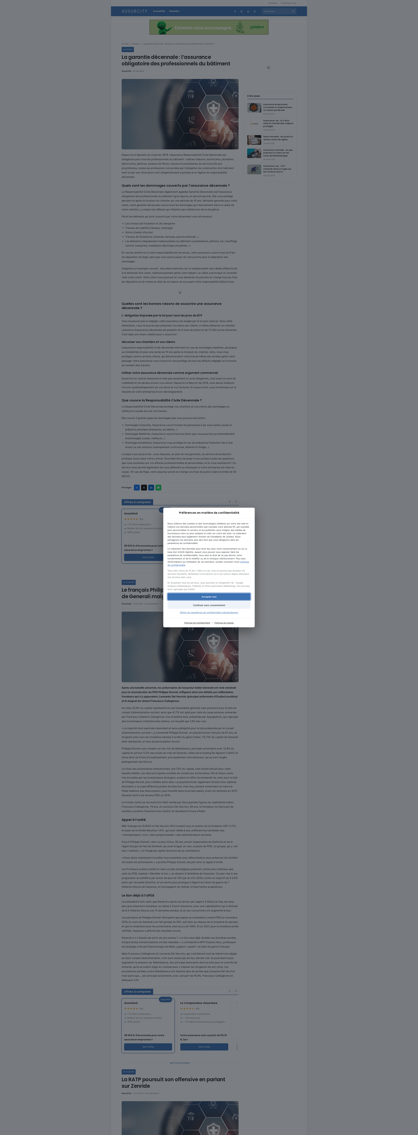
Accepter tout (209, 596)
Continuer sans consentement (209, 605)
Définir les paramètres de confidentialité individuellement (209, 612)
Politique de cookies (224, 623)
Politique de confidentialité (197, 623)
